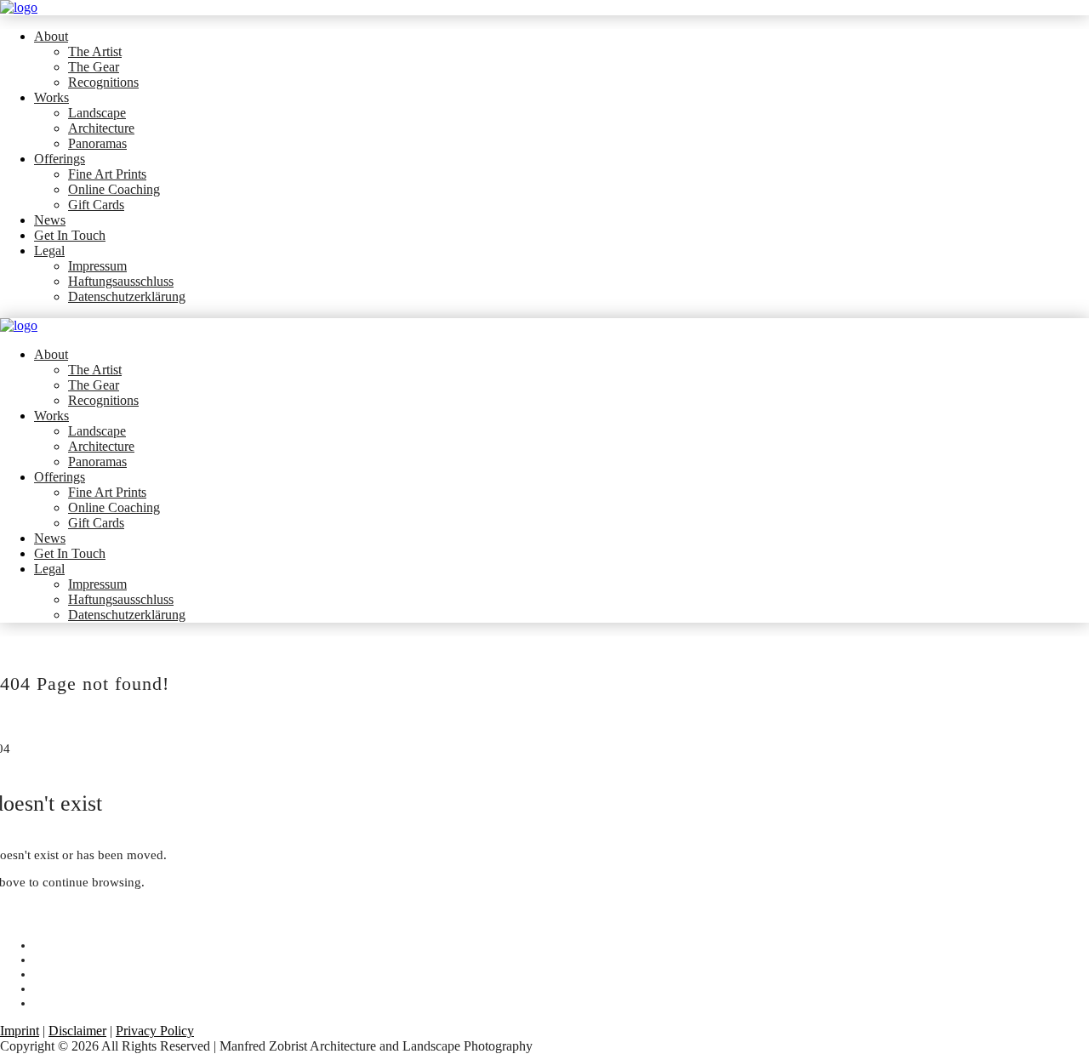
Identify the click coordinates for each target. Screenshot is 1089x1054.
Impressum (97, 266)
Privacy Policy (155, 1030)
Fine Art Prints (107, 174)
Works (51, 97)
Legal (49, 250)
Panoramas (97, 143)
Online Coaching (114, 189)
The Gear (93, 67)
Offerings (59, 158)
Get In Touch (69, 235)
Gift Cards (96, 204)
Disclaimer (77, 1030)
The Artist (95, 51)
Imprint (19, 1030)
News (50, 220)
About (51, 36)
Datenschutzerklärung (126, 296)
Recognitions (103, 82)
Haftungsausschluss (121, 281)
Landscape (97, 112)
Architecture (101, 128)
